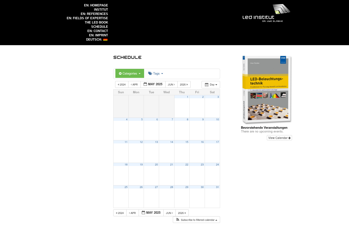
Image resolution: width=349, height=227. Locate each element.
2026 (183, 84)
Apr (135, 84)
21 (171, 164)
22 (186, 164)
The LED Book (96, 22)
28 (171, 187)
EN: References (94, 14)
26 (141, 187)
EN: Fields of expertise (87, 18)
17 (217, 142)
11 (126, 142)
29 (186, 187)
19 (141, 164)
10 (217, 119)
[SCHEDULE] (127, 57)
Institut (101, 9)
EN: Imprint (98, 35)
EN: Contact (97, 31)
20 (156, 164)
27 (156, 187)
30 (202, 187)
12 (141, 142)
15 (186, 142)
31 (217, 187)
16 (202, 142)
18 (126, 164)
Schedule (99, 26)
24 (217, 164)
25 (126, 187)
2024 (122, 84)
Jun (171, 84)
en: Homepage (96, 5)
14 (171, 142)
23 (202, 164)
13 (156, 142)
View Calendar (278, 138)
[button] (196, 220)
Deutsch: (94, 39)
